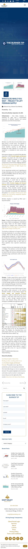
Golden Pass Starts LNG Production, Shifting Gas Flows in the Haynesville (18, 454)
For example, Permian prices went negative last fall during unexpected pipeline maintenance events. (14, 194)
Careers (14, 528)
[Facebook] (13, 1)
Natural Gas (7, 106)
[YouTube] (10, 1)
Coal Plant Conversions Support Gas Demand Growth (17, 465)
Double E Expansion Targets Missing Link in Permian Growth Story (17, 475)
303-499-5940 (14, 505)
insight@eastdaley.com (14, 514)
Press (14, 530)
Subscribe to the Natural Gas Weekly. (15, 377)
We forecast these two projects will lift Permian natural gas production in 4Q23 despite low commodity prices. (14, 166)
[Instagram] (7, 1)
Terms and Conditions (14, 534)
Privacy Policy (14, 532)
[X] (3, 1)
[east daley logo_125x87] (4, 5)
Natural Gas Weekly (16, 106)
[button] (25, 5)
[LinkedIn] (5, 1)
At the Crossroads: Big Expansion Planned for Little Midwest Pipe (17, 485)
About (14, 525)
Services (14, 523)
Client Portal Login (14, 521)
